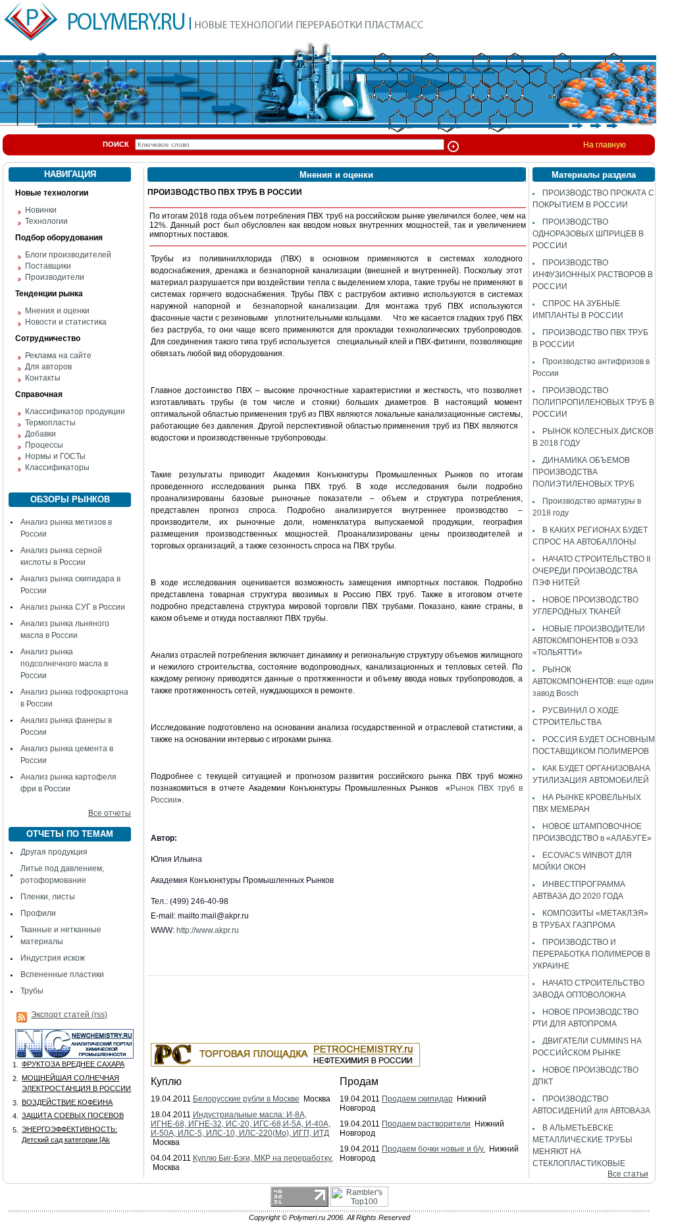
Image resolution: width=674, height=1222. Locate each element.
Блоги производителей (68, 254)
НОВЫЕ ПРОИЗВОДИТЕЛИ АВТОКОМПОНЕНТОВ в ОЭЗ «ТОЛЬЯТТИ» (588, 640)
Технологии (46, 221)
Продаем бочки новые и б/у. (433, 1149)
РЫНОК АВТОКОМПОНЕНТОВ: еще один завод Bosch (593, 681)
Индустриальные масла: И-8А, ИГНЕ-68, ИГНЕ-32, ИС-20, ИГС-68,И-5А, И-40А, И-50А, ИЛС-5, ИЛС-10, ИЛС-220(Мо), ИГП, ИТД (240, 1124)
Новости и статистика (66, 322)
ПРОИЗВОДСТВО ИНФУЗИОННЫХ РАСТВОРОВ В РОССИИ (592, 274)
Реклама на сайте (58, 355)
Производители (54, 277)
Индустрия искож (52, 958)
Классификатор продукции (75, 411)
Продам (359, 1081)
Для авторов (48, 366)
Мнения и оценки (57, 310)
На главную (604, 144)
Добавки (40, 433)
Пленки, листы (47, 896)
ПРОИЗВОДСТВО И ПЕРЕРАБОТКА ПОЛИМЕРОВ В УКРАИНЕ (591, 954)
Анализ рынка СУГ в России (72, 607)
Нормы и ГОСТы (55, 456)
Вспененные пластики (62, 974)
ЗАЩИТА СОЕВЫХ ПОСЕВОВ (73, 1115)
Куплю (166, 1081)
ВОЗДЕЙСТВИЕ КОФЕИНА (67, 1102)
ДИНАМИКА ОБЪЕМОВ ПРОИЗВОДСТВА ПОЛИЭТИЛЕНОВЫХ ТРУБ (583, 472)
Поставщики (48, 266)
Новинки (41, 210)
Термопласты (50, 422)
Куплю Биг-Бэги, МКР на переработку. (263, 1158)
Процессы (44, 445)
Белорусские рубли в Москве (246, 1098)
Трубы (31, 991)
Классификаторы (57, 467)
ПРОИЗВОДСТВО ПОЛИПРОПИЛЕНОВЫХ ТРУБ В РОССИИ (593, 402)
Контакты (43, 378)
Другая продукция (54, 852)
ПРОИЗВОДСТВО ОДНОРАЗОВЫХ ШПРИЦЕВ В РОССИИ (588, 233)
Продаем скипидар (417, 1098)
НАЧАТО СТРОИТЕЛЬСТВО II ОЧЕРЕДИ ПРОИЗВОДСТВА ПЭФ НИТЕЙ (591, 570)
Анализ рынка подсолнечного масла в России (64, 663)
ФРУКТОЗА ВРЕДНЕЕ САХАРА (73, 1064)
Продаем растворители (426, 1124)
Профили (38, 913)
